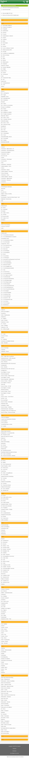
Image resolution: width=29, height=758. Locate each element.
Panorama (3, 530)
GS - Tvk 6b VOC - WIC (5, 297)
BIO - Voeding (3, 140)
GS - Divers (3, 254)
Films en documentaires (5, 224)
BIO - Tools (3, 129)
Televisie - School (4, 627)
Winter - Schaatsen (4, 710)
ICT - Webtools (4, 339)
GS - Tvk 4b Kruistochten (6, 261)
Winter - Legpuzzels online (6, 684)
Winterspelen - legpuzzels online (7, 686)
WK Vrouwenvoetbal (5, 733)
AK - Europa (3, 72)
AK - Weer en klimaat (5, 55)
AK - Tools (3, 84)
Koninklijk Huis (4, 370)
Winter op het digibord (5, 731)
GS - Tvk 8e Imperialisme (6, 273)
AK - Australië (3, 51)
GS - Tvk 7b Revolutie (5, 241)
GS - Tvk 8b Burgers (5, 257)
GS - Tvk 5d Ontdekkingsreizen (7, 287)
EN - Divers (3, 207)
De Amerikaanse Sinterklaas (6, 186)
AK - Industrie (3, 32)
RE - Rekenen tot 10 (5, 577)
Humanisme (3, 313)
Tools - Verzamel (4, 643)
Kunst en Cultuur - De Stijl (6, 386)
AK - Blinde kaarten (4, 62)
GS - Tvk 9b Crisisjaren (5, 283)
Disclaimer (14, 748)
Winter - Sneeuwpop (5, 715)
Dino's (2, 190)
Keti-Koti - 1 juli (4, 398)
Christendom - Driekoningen (6, 159)
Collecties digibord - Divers (6, 166)
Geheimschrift (3, 233)
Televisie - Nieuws (4, 641)
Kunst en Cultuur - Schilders (6, 407)
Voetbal (2, 662)
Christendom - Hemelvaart (6, 164)
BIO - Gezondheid (4, 138)
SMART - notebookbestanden (6, 592)
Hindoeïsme (3, 316)
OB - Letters (3, 511)
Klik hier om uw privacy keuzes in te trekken (15, 756)
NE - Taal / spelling (4, 474)
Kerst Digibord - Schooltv (6, 387)
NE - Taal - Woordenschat (6, 464)
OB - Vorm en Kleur (4, 498)
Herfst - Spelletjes (4, 325)
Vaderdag (3, 648)
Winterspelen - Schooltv (5, 701)
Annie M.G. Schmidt (5, 65)
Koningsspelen (4, 365)
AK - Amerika (3, 46)
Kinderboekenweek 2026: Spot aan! (7, 368)
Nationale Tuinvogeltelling (6, 481)
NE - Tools (3, 479)
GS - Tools (3, 269)
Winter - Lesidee (4, 689)
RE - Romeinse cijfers (5, 547)
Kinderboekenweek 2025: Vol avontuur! (8, 363)
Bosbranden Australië (5, 141)
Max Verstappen (4, 446)
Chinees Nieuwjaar (4, 173)
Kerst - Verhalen (4, 366)
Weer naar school (4, 698)
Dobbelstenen (3, 195)
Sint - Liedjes (3, 615)
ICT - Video (3, 334)
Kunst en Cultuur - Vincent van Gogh (8, 412)
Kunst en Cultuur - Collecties (6, 380)
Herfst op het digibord (5, 311)
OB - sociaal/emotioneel (5, 512)
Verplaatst (3, 665)
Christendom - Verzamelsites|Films (7, 150)
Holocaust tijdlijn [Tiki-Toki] (7, 13)
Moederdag (3, 443)
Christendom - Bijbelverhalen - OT (7, 148)
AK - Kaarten (3, 37)
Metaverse (3, 438)
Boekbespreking (4, 131)
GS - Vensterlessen (5, 304)
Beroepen (3, 101)
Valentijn (2, 653)
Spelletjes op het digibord (5, 608)
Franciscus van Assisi (5, 226)
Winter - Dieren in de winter (6, 724)
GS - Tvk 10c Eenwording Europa (7, 285)
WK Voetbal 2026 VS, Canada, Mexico (8, 728)
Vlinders (2, 670)
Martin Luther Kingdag (5, 441)
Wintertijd (3, 712)
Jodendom (3, 349)
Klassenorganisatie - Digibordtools (7, 379)
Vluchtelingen (3, 651)
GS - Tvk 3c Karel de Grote (6, 245)
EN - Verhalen (3, 214)
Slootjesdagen (3, 617)
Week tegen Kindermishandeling (7, 677)
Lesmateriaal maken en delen (6, 424)
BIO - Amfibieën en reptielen (6, 112)
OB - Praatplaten (4, 507)
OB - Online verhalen (5, 502)
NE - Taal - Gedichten (5, 488)
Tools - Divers (3, 637)
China (2, 162)
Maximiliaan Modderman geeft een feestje (9, 452)
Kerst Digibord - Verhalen (6, 393)
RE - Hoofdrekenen (4, 540)
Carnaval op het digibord (5, 152)
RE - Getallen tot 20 (5, 580)
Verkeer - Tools (4, 669)
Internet (2, 337)
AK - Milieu (3, 58)
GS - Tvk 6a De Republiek (6, 292)
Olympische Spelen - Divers (6, 504)
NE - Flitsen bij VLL (4, 467)
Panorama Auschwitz (6, 9)
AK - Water (3, 44)
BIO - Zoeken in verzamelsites (7, 105)
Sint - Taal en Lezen (5, 601)
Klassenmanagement (5, 373)
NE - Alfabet (3, 462)
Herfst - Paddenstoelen (5, 315)
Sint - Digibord (3, 610)
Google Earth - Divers (5, 243)
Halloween (3, 309)
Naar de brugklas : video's (6, 465)
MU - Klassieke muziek (5, 434)
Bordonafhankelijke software (6, 136)
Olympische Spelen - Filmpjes (6, 509)
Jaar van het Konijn (4, 347)
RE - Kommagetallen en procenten (7, 556)
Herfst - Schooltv (4, 320)
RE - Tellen (3, 563)
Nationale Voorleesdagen (5, 486)
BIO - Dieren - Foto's (5, 122)
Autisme (2, 86)
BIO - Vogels (3, 94)
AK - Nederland (4, 63)
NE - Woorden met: (4, 490)
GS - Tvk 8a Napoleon (5, 252)
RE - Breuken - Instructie (6, 549)
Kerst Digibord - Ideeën (5, 377)
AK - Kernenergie (4, 42)
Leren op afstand (4, 422)
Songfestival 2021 (4, 603)
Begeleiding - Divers (5, 96)
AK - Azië (3, 56)
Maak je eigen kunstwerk (6, 431)
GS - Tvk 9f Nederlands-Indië (6, 299)
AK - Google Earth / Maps (6, 77)
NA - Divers (3, 460)
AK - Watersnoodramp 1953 (6, 49)
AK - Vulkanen (3, 39)
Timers (2, 632)
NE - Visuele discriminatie (6, 485)
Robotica (2, 584)
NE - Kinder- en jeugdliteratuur (6, 472)
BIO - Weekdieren (4, 100)
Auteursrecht (3, 81)
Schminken (3, 599)
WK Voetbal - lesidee (5, 722)
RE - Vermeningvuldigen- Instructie (7, 568)
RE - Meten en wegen (5, 561)
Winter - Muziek (4, 700)
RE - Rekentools (4, 542)
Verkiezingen (3, 655)
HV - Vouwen (3, 323)
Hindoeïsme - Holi (4, 327)
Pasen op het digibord (5, 526)
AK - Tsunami (3, 34)
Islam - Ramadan (4, 342)
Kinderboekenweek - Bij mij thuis (7, 408)
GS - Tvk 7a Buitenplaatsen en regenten (8, 236)
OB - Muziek (3, 516)
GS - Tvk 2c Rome (4, 301)
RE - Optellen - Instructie (5, 566)
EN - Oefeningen (4, 209)
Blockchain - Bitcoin (5, 115)
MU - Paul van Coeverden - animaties (8, 455)
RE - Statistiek (3, 552)
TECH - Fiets (3, 634)
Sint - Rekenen (4, 590)
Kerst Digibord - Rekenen (6, 382)
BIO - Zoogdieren (4, 110)
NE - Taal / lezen (4, 469)
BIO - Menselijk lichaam (5, 98)
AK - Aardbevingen (4, 30)
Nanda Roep (3, 471)
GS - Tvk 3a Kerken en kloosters (7, 234)
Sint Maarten (3, 611)
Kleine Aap (3, 384)
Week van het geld (4, 693)
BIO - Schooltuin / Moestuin (6, 119)
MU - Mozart (3, 445)
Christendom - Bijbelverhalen (6, 178)
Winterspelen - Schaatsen (6, 696)
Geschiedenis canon (5, 238)
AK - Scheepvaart (4, 74)
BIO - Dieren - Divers (5, 117)
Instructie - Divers (4, 335)
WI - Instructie (3, 714)
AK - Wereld (3, 60)
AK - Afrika (3, 41)
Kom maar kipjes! (4, 400)
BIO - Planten (3, 108)
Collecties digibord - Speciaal (6, 176)
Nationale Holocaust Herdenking (7, 476)
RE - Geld (3, 559)
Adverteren (14, 750)
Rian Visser (3, 573)
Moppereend (3, 448)
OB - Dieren (3, 495)
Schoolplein (3, 604)
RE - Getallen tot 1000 (5, 575)
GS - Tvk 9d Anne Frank (5, 294)
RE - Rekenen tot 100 (5, 582)
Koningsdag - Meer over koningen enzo (8, 410)
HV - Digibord (3, 318)
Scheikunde (3, 594)
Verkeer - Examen (4, 663)
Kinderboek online (4, 403)
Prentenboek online (4, 528)
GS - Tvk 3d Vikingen (5, 250)
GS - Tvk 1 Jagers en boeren (6, 275)
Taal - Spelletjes (4, 623)
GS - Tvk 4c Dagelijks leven (6, 266)
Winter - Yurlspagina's (5, 721)
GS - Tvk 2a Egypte (5, 290)
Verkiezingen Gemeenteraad (6, 660)
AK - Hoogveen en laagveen (6, 27)
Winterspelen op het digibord (6, 707)
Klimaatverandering (4, 389)
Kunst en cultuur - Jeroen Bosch (7, 396)
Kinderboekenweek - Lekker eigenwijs (8, 358)
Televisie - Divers (4, 636)
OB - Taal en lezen (4, 518)
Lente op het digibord (5, 417)
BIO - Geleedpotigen (5, 133)
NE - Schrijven (4, 483)
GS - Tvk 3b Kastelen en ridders (7, 240)
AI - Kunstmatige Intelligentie (6, 25)
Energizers (3, 219)
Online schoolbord (4, 519)
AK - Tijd (2, 79)
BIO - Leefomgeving (5, 93)
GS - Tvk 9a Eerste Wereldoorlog (7, 278)
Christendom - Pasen (5, 174)
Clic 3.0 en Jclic (4, 155)
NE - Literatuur (4, 478)
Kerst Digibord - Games (5, 372)
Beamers (3, 91)
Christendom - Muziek (5, 169)
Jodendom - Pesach (5, 351)
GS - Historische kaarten (6, 264)
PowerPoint (3, 531)
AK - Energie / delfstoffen (5, 67)
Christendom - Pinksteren (6, 180)
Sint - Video (3, 606)
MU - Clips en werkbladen (6, 453)
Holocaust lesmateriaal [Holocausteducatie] (10, 7)
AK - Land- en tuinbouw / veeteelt (7, 48)
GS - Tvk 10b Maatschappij (6, 280)
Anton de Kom (3, 70)
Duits (2, 200)
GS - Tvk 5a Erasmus (5, 271)
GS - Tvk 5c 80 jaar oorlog (6, 282)
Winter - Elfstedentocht (5, 679)
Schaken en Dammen (5, 589)
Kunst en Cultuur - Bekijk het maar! (7, 375)
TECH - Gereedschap (5, 639)
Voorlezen (3, 672)
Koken (2, 394)
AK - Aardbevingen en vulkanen (7, 35)
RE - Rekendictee (4, 571)
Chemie (2, 157)
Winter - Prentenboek (5, 705)
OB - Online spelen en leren (6, 497)
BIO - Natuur (3, 103)
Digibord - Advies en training (6, 193)
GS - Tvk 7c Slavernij (5, 247)
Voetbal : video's (4, 667)
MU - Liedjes (3, 439)
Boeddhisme (3, 126)
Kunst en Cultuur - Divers (6, 391)
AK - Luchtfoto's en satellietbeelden (7, 53)
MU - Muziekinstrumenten (6, 450)
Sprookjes (3, 613)
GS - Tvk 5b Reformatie (5, 276)
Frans (2, 228)
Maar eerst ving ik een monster (7, 436)
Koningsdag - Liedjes (5, 405)
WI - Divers (3, 708)
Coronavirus (3, 181)
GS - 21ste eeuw (4, 248)
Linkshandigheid (4, 420)
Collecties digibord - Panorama (7, 171)
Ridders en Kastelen (5, 578)
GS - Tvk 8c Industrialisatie (6, 262)
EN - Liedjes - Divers (5, 212)
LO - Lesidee (3, 426)
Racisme (2, 538)
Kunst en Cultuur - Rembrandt (6, 401)
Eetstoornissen (4, 205)
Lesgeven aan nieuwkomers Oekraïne (8, 419)
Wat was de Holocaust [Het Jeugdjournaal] (10, 15)
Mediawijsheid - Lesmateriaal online (7, 432)
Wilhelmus (3, 719)
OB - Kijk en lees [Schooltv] (6, 505)
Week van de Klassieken (5, 682)
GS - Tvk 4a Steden (5, 255)
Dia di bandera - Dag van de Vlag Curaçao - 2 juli (10, 197)
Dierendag (3, 188)
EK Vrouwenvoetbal (5, 216)
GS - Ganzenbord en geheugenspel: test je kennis (10, 259)
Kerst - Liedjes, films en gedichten (7, 356)
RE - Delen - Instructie (5, 554)
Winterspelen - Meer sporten (6, 691)
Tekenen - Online (4, 630)
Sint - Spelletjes (4, 596)
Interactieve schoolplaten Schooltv (7, 341)
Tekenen (2, 625)
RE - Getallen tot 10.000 (5, 564)
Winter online (3, 726)
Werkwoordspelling (4, 703)
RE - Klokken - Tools (5, 545)
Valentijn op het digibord (5, 658)
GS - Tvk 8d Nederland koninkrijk (7, 268)
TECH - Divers (4, 629)
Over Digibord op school (14, 753)
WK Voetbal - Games (5, 717)
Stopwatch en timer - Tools (6, 618)
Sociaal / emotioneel (5, 597)
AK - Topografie (4, 28)
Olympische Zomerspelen (6, 514)
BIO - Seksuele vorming (5, 124)
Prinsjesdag (3, 533)
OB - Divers (3, 500)
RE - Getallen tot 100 (5, 570)
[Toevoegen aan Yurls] (1, 7)
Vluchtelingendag (4, 656)
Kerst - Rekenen (4, 361)
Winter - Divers (4, 729)
